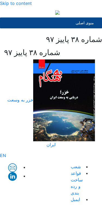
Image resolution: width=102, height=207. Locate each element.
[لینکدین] (12, 176)
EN (3, 155)
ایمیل (75, 199)
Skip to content (16, 3)
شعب (76, 166)
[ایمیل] (12, 167)
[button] (85, 22)
